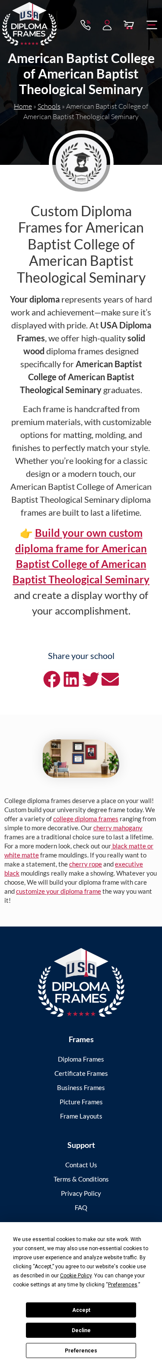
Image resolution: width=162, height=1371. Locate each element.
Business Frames (81, 1087)
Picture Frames (81, 1102)
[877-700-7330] (85, 25)
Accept (81, 1310)
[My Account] (107, 25)
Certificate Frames (81, 1073)
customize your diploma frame (58, 891)
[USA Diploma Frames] (81, 982)
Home (23, 106)
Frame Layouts (81, 1116)
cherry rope (85, 864)
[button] (152, 25)
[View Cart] (128, 25)
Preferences (81, 1351)
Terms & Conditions (81, 1179)
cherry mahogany (118, 828)
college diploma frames (85, 819)
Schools (49, 106)
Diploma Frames (81, 1059)
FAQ (81, 1207)
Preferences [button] (122, 1285)
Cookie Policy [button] (76, 1276)
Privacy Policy (81, 1193)
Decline (81, 1330)
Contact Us (81, 1165)
